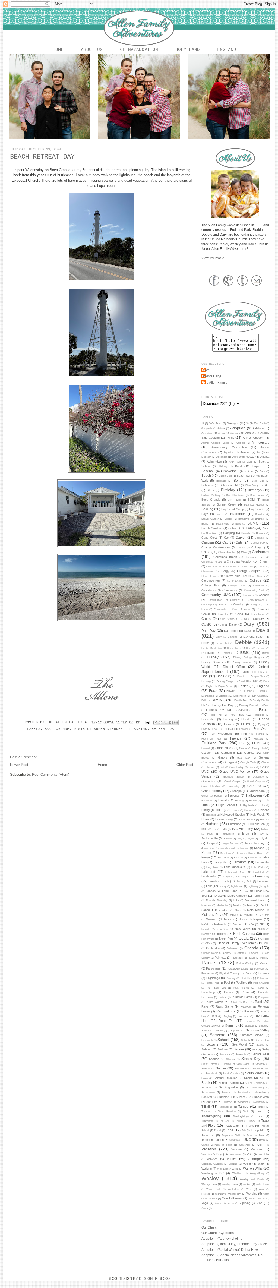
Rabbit (233, 1002)
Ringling (227, 1016)
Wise (249, 1189)
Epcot (213, 690)
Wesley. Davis (230, 1184)
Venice (232, 1159)
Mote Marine (255, 909)
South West (253, 1073)
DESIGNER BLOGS (155, 1279)
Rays (204, 1006)
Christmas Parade (211, 561)
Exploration (239, 695)
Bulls (238, 523)
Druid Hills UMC (248, 681)
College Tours (236, 585)
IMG (224, 829)
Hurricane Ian (255, 824)
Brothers (260, 518)
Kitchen (252, 857)
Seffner (238, 1049)
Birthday (228, 490)
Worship (251, 1193)
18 (202, 423)
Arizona (245, 452)
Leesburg (262, 876)
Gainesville (223, 748)
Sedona (222, 1049)
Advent (259, 428)
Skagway (260, 1064)
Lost (246, 891)
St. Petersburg (255, 1087)
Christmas (260, 552)
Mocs (238, 910)
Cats (239, 542)
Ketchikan (223, 857)
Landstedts (208, 876)
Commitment (208, 590)
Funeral (205, 748)
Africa (221, 433)
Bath (262, 471)
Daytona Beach (253, 636)
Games (243, 748)
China (205, 552)
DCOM (205, 643)
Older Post (184, 765)
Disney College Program (248, 657)
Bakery (223, 466)
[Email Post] (148, 722)
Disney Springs (212, 662)
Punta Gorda (214, 1001)
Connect (235, 600)
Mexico (237, 905)
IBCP (204, 829)
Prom (245, 992)
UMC (247, 1139)
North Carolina (244, 933)
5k (247, 423)
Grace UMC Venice (234, 771)
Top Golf (224, 1121)
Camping (229, 533)
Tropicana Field (231, 1135)
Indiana (265, 829)
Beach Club (225, 476)
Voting (247, 1163)
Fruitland (258, 738)
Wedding (237, 1173)
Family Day (241, 700)
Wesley (210, 1178)
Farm (266, 705)
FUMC (257, 743)
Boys (204, 514)
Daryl (249, 624)
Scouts (212, 1044)
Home (58, 49)
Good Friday (236, 767)
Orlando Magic (209, 953)
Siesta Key (250, 1058)
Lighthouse (237, 886)
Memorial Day (254, 900)
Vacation (208, 1149)
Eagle (209, 686)
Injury (210, 833)
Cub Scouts (227, 619)
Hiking (205, 810)
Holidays (211, 814)
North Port (226, 938)
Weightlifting (257, 1173)
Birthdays (255, 490)
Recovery (246, 1006)
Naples (258, 919)
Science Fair (262, 1040)
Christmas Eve (255, 557)
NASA (204, 924)
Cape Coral (209, 537)
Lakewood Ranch (235, 872)
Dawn (219, 637)
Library (222, 886)
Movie (234, 914)
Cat (225, 542)
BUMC (252, 523)
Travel (217, 1130)
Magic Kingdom (237, 895)
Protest (223, 997)
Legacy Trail (244, 881)
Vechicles (264, 1154)
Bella (237, 480)
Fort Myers (261, 728)
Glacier (265, 762)
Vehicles (212, 1159)
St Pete (206, 1087)
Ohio (266, 943)
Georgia (228, 762)
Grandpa (236, 791)
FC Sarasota (241, 709)
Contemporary (256, 600)
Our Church (210, 1227)
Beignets (221, 480)
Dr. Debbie (239, 676)
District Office (234, 666)
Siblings (230, 1059)
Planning (138, 729)
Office (208, 943)
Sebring (206, 1049)
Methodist (222, 905)
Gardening (228, 752)
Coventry (223, 614)
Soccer (221, 1068)
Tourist (239, 1121)
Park (263, 957)
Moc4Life (224, 910)
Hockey (248, 810)
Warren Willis (253, 1168)
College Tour (210, 585)
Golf (222, 767)
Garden (206, 752)
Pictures (263, 973)
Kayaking (225, 853)
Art (258, 452)
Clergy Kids (232, 575)
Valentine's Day (211, 1154)
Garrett (249, 752)
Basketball (230, 471)
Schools (245, 1040)
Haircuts (233, 795)
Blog (217, 495)
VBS (249, 1154)
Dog (204, 676)
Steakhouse (208, 1092)
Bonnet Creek (226, 504)
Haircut (218, 795)
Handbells (207, 800)
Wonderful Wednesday (228, 1193)
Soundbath (211, 1073)
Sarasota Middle (251, 1035)
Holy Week (257, 814)
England (226, 49)
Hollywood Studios (232, 814)
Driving (206, 681)
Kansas (259, 848)
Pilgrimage (213, 978)
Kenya (205, 857)
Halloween (254, 795)
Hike (262, 805)
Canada (245, 533)
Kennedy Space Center (251, 853)
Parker (209, 962)
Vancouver (235, 1154)
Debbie (243, 642)
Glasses (210, 767)
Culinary (258, 618)
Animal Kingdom (253, 437)
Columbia (258, 585)
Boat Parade (257, 495)
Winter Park (213, 1189)
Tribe (229, 1130)
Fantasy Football (248, 705)
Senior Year (260, 1054)
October (264, 938)
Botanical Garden (254, 504)
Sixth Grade (242, 1064)
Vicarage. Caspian (212, 1164)
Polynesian (263, 978)
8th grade (206, 428)
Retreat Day (164, 729)
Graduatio (258, 776)
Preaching (208, 992)
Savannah (207, 1040)
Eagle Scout (225, 686)
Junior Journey (254, 843)
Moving (248, 914)
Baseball (207, 471)
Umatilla (234, 1140)
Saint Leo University (213, 1030)
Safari (262, 1025)
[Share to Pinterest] (176, 722)
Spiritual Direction (225, 1077)
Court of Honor (241, 609)
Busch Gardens (212, 528)
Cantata (260, 533)
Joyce (250, 838)
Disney (213, 657)
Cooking (238, 604)
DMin (245, 671)
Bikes (210, 490)
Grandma (254, 786)
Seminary (224, 1054)
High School (226, 805)
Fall (203, 700)
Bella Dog (258, 480)
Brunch (205, 523)
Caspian (207, 542)
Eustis (261, 691)
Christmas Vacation (239, 561)
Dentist (226, 653)
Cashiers (260, 537)
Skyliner (205, 1068)
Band (238, 466)
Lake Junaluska (234, 867)
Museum (211, 919)
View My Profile (212, 258)
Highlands (248, 805)
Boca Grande (57, 729)
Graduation (208, 781)
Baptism (257, 466)
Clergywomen (210, 580)
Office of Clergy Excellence (236, 943)
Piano (248, 973)
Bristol (228, 518)
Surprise (227, 1102)
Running (231, 1025)
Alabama (235, 433)
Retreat (249, 1011)
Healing (239, 800)
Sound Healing (261, 1068)
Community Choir (254, 590)
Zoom (204, 1208)
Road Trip (227, 1020)
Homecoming (224, 819)
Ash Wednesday (243, 456)
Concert (264, 594)
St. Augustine (228, 1087)
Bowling (207, 509)
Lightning (253, 886)
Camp (250, 528)
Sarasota (217, 1035)
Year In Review (232, 1198)
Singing (227, 1064)
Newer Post (19, 765)
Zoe (259, 1203)
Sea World (239, 1044)
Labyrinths (262, 862)
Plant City (246, 978)
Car (226, 537)
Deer (248, 648)
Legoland (263, 881)
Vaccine (236, 1149)
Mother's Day (211, 914)
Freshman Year (211, 738)
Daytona (232, 637)
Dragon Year (258, 676)
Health (253, 800)
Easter (243, 686)
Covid (239, 613)
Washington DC (212, 1173)
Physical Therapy (229, 973)
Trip (244, 1130)
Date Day (208, 630)
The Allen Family (66, 722)
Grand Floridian (210, 786)
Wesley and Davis (252, 1179)
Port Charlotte (261, 982)
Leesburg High (219, 881)
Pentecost (260, 968)
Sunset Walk (260, 1096)
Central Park (258, 542)
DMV (261, 672)
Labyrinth (240, 862)
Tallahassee (225, 1107)
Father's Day (215, 709)
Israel (245, 833)
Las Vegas (242, 876)
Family (216, 700)
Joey (239, 838)
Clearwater (207, 571)
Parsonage (213, 968)
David (247, 631)
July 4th (264, 838)
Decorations (234, 648)
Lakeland (208, 871)
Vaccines (257, 1149)
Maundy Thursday (216, 900)
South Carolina (231, 1073)
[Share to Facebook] (170, 722)
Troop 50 (207, 1135)
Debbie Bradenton (211, 648)
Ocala (244, 938)
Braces (219, 514)
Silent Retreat (209, 1064)
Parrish (264, 963)
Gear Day (243, 757)
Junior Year (207, 848)
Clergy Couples (249, 571)
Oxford (240, 953)
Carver (241, 537)
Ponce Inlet (212, 982)
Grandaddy (234, 786)
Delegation (208, 652)
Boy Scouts (256, 509)
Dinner (265, 653)
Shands (214, 1058)
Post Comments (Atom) (50, 774)
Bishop (205, 495)
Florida (245, 719)
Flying (261, 724)
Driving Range (225, 681)
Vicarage (254, 1159)
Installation (228, 833)
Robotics (250, 1021)
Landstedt (258, 872)
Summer (223, 1096)
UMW (262, 1140)
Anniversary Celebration (229, 447)
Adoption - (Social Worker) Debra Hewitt (230, 1249)
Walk (261, 1163)
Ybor (214, 1198)
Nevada (205, 929)
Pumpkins (263, 997)
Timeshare (207, 1121)
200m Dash (215, 423)
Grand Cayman (256, 781)
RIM (214, 1016)
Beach (206, 475)
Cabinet (233, 528)
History (235, 810)
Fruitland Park (213, 743)
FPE (244, 733)
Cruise (206, 618)
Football (228, 728)
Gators (222, 757)
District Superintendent (99, 729)
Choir (244, 552)
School (223, 1039)
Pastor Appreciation (238, 968)
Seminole (241, 1054)
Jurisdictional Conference (234, 848)
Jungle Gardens (230, 843)
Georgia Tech (248, 762)
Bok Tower (234, 499)
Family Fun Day (222, 705)
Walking (206, 1168)
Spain (204, 1078)
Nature (237, 924)
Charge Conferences (215, 547)
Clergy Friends (210, 576)
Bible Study (251, 485)
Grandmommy (211, 791)
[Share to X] (165, 722)
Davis (262, 630)
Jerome (227, 838)
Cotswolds (220, 609)
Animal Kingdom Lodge (215, 442)
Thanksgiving (211, 1116)
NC (262, 924)
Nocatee (206, 934)
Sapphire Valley (257, 1030)
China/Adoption (139, 49)
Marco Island (262, 896)
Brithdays (243, 518)
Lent (209, 886)
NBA (251, 924)
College (255, 580)
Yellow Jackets (256, 1198)
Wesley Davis (209, 1184)
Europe (248, 691)
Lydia (218, 895)
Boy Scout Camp (232, 509)
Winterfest (233, 1189)
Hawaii (222, 800)
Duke (266, 681)
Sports (248, 1077)
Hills (219, 810)
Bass (250, 471)
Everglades (207, 695)
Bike (266, 485)
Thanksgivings (241, 1116)
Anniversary (260, 442)
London (211, 890)
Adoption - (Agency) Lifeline (221, 1238)
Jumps (210, 843)
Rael (258, 1001)
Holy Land (187, 49)
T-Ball (205, 1106)
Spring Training (229, 1082)
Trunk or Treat (256, 1135)
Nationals (220, 924)
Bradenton (238, 514)
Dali (222, 624)
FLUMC (246, 724)
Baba (249, 461)
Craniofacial (257, 614)
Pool (227, 982)
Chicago (256, 547)
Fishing (228, 719)
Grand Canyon (232, 781)
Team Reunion (227, 1111)
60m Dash (259, 423)
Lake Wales (258, 867)
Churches (247, 566)
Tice (260, 1116)
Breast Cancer (210, 518)
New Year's (243, 928)
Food (204, 729)
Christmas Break (225, 556)
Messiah (206, 905)
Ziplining (245, 1203)
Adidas (221, 428)
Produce (228, 992)
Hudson (212, 824)
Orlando (251, 948)
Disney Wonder (242, 662)
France (260, 734)
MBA (236, 900)
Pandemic (237, 957)
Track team (231, 1125)
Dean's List (222, 643)
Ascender (221, 457)
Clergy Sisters (256, 576)
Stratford (243, 1092)
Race (246, 1002)
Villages (233, 1164)
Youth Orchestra (224, 1203)
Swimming (242, 1102)
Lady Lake (212, 867)
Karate (206, 852)
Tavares (205, 1111)
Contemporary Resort (214, 604)
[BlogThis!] (160, 722)
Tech (245, 1111)
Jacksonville (209, 838)
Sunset (240, 1096)
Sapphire (235, 1030)
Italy (261, 833)
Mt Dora (264, 915)
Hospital (264, 819)
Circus (261, 566)
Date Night (231, 630)
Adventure (207, 433)
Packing (253, 953)
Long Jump (229, 890)
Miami (251, 905)
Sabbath (249, 1025)
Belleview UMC (230, 485)
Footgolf (243, 729)
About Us (92, 49)
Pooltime (241, 982)
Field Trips (236, 714)
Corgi (254, 604)
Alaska (249, 432)
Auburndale (214, 461)
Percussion (207, 973)
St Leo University (255, 1083)
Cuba (244, 619)
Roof (217, 1025)
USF (260, 1144)
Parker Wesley (245, 963)
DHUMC (243, 652)
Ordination (232, 948)
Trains (250, 1125)
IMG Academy (242, 829)
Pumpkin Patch (242, 997)
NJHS (261, 929)
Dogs (220, 676)
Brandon (259, 514)
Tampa (243, 1106)
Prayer (260, 987)
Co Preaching (235, 580)
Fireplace (259, 715)
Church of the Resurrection (222, 566)
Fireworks (208, 719)
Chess (241, 547)
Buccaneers (222, 523)
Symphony (259, 1102)
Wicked (247, 1184)
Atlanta (264, 456)
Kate (206, 370)
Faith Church (258, 695)
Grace (252, 767)
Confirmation (215, 600)
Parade (251, 957)
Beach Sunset (246, 475)
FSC (242, 743)
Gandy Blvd (259, 748)
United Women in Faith (216, 1145)
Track (252, 1121)
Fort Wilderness (221, 733)
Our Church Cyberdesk (218, 1233)
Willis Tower (262, 1184)
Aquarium (229, 452)
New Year (222, 929)
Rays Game (224, 1006)
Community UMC (216, 594)
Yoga (204, 1203)
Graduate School (233, 776)
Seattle (260, 1044)
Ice (214, 829)
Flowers (229, 724)
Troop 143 (258, 1130)
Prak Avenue (241, 987)
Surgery (211, 1101)
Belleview (207, 485)
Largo (226, 876)
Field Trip (216, 715)
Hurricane (234, 824)
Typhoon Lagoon (212, 1139)
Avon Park (235, 461)
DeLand (261, 648)
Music (228, 919)
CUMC (206, 624)
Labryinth (220, 862)
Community (229, 590)
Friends (235, 738)
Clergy (225, 571)
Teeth (259, 1111)
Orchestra (213, 948)
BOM (251, 499)
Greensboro (257, 791)
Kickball (238, 857)
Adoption (237, 428)
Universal (244, 1145)
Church (264, 561)
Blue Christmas (235, 495)
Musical (243, 919)
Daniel (233, 624)
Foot (214, 729)
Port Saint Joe (216, 987)
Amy (231, 437)
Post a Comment (23, 757)
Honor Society (247, 819)
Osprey (227, 953)
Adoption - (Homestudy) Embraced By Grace (234, 1244)
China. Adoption (227, 552)
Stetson (226, 1092)
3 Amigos (233, 423)
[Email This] (155, 722)
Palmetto (220, 957)
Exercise (224, 695)
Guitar (204, 795)
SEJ (254, 1049)
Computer (248, 595)
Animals (240, 442)
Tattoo (261, 1107)
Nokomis (222, 933)
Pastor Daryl (212, 376)
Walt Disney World (227, 1168)
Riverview (243, 1016)
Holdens (263, 810)
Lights (266, 886)
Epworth (231, 690)
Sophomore (241, 1068)
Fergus (264, 709)
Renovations (225, 1011)
